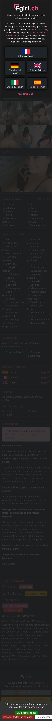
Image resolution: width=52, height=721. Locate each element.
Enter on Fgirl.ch (37, 70)
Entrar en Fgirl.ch (37, 87)
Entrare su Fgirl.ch (15, 87)
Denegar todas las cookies (17, 716)
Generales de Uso (39, 29)
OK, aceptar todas (26, 712)
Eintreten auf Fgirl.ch (15, 71)
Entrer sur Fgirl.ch (26, 56)
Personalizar (43, 716)
